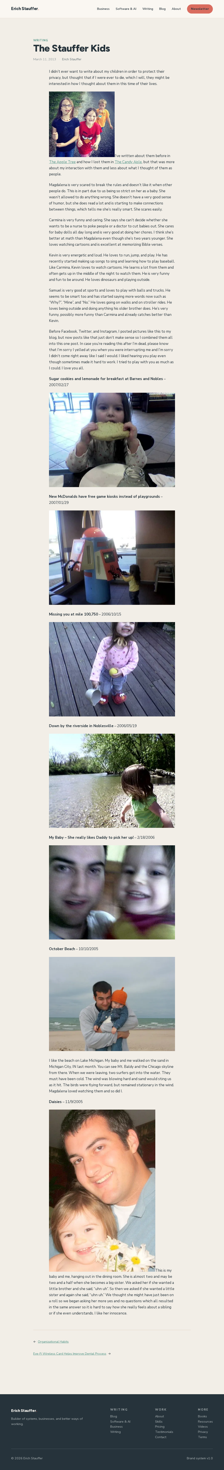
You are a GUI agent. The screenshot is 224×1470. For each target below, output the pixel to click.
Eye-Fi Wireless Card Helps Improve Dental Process (69, 1353)
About (159, 1416)
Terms (202, 1437)
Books (202, 1416)
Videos (203, 1426)
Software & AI (120, 1421)
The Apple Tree (62, 161)
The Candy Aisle (128, 161)
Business (116, 1426)
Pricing (159, 1426)
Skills (159, 1421)
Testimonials (164, 1432)
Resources (205, 1421)
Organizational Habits (53, 1341)
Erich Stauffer (24, 8)
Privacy (203, 1432)
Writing (40, 40)
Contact (160, 1437)
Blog (113, 1416)
